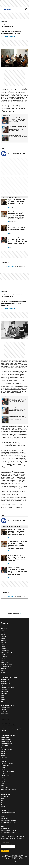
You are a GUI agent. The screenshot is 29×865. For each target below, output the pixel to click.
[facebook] (7, 36)
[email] (12, 36)
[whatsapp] (5, 36)
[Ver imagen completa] (26, 51)
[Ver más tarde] (2, 37)
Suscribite (5, 850)
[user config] (26, 9)
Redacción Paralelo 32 (16, 154)
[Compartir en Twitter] (10, 36)
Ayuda (22, 858)
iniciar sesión (11, 266)
